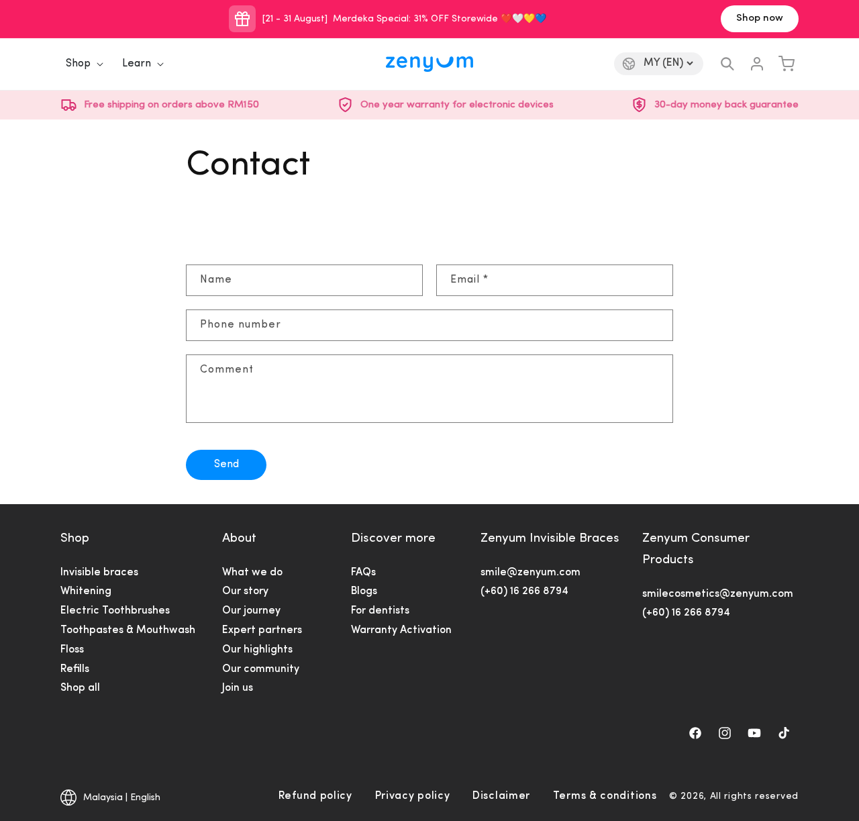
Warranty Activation (401, 630)
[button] (80, 64)
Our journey (251, 611)
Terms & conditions (605, 796)
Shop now (759, 18)
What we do (252, 572)
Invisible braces (99, 572)
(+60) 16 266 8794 (524, 591)
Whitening (85, 591)
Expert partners (262, 630)
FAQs (363, 572)
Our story (245, 591)
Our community (260, 669)
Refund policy (315, 796)
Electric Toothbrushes (115, 611)
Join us (237, 688)
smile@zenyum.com (530, 572)
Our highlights (257, 649)
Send (226, 464)
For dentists (380, 611)
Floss (72, 649)
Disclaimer (501, 796)
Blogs (364, 591)
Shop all (80, 688)
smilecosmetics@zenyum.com (717, 594)
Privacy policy (412, 796)
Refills (74, 669)
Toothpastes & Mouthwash (127, 630)
